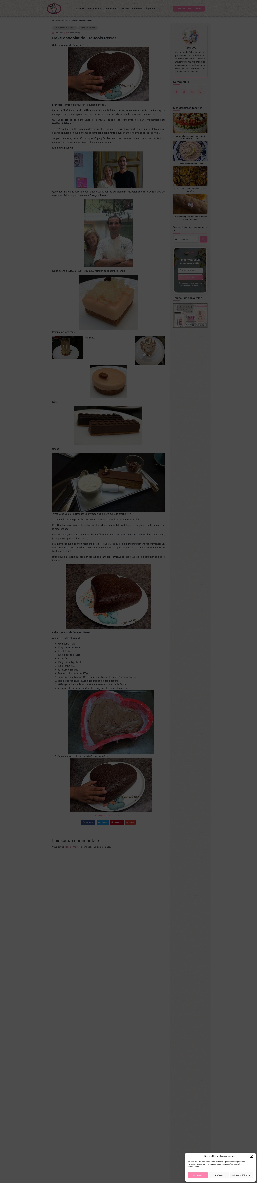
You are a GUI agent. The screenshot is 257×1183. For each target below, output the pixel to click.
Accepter (197, 1175)
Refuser (219, 1175)
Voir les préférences (242, 1175)
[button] (251, 1156)
